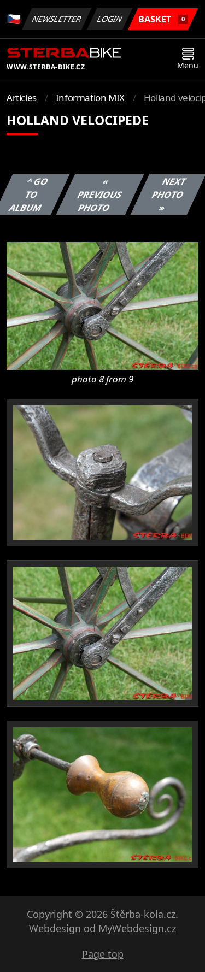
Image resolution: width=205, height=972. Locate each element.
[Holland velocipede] (102, 305)
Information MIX (90, 97)
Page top (103, 954)
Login (110, 19)
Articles (22, 97)
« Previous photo (100, 194)
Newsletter (57, 19)
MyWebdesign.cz (137, 928)
